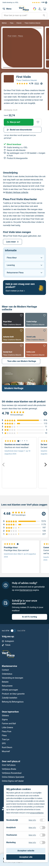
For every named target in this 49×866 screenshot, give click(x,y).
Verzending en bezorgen (12, 678)
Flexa (4, 735)
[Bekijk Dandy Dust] (13, 350)
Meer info (32, 820)
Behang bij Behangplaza (12, 702)
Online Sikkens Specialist (13, 777)
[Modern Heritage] (24, 379)
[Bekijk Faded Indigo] (36, 320)
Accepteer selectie (25, 850)
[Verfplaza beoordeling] (24, 513)
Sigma (5, 719)
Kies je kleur (34, 8)
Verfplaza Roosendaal (11, 773)
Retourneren (7, 686)
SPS (4, 743)
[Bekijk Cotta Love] (36, 350)
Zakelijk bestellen (9, 698)
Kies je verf (15, 122)
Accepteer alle (25, 857)
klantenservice (25, 590)
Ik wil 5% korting (29, 617)
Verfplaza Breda (9, 769)
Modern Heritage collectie (17, 192)
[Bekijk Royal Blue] (13, 320)
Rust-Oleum (7, 747)
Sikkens (5, 715)
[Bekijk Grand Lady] (36, 335)
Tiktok (7, 645)
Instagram (9, 641)
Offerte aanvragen (10, 690)
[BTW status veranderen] (13, 630)
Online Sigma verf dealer (13, 781)
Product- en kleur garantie (13, 694)
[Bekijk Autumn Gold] (13, 335)
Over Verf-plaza (8, 765)
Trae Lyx (5, 739)
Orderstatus (7, 674)
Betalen (5, 682)
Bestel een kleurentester (21, 129)
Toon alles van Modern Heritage (21, 361)
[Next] (45, 464)
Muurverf (6, 751)
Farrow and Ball (9, 723)
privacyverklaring (36, 813)
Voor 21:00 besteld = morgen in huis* (17, 2)
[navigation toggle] (3, 8)
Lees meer (11, 242)
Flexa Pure (6, 731)
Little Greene (7, 727)
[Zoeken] (44, 15)
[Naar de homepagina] (24, 8)
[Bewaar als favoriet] (38, 122)
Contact (5, 670)
